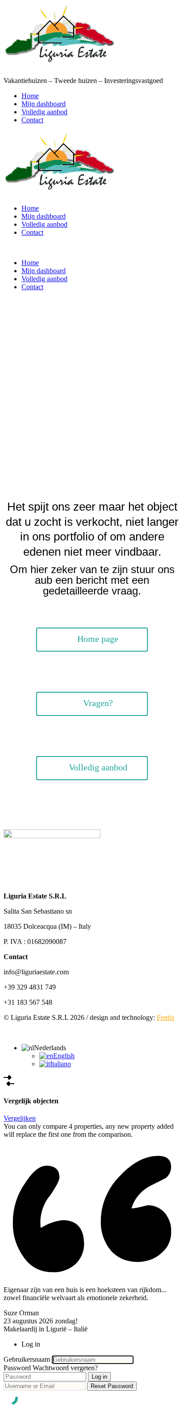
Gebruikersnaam (27, 1359)
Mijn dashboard (43, 104)
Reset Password (112, 1386)
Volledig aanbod (44, 112)
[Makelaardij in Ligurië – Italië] (59, 65)
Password (17, 1368)
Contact (32, 120)
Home (30, 96)
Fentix (166, 1017)
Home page (97, 639)
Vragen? (98, 703)
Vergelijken (20, 1118)
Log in (99, 1376)
